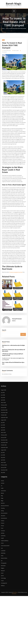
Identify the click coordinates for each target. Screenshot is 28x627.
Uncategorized (4, 583)
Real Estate (3, 565)
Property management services (15, 272)
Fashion (2, 520)
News (2, 555)
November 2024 (4, 442)
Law (2, 548)
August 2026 (3, 390)
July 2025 (3, 422)
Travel (2, 580)
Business (3, 503)
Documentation (4, 513)
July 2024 (3, 452)
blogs (2, 498)
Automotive (3, 490)
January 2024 (3, 467)
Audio (2, 488)
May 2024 (3, 457)
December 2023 (4, 470)
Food (2, 528)
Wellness (3, 585)
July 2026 (3, 392)
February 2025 (4, 435)
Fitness (2, 525)
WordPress (15, 592)
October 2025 (3, 415)
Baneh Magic (13, 3)
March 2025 (3, 432)
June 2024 (3, 455)
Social (2, 573)
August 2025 (3, 420)
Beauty (2, 493)
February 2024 (4, 465)
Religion (2, 568)
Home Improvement (5, 545)
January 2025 (3, 437)
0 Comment (4, 52)
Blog (3, 40)
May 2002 (3, 472)
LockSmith (3, 550)
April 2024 (3, 460)
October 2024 (3, 445)
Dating (2, 510)
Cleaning (2, 508)
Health (2, 538)
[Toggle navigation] (14, 11)
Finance (2, 523)
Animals (2, 483)
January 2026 (3, 407)
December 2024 (4, 440)
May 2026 (3, 397)
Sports (2, 575)
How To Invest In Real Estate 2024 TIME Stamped (16, 28)
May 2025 (3, 427)
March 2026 (3, 402)
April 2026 (3, 400)
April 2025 (3, 430)
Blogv (2, 500)
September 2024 (4, 447)
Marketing (3, 553)
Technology (3, 578)
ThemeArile (14, 593)
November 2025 (4, 412)
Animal (2, 480)
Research (3, 570)
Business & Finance (5, 505)
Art (1, 485)
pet (1, 560)
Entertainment (4, 518)
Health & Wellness (4, 540)
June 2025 (3, 425)
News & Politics (4, 558)
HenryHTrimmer (7, 50)
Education (3, 515)
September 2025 (4, 417)
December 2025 (4, 410)
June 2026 (3, 395)
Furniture (3, 530)
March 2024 (3, 462)
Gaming (2, 533)
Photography (3, 563)
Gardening (3, 535)
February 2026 (4, 405)
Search (4, 330)
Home (3, 28)
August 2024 (3, 450)
